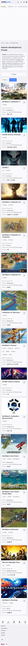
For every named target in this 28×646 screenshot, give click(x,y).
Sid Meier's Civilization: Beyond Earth (10, 417)
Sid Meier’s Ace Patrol (10, 456)
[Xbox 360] (9, 147)
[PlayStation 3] (12, 147)
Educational (10, 348)
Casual (4, 459)
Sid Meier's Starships (10, 600)
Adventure (17, 348)
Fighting (7, 351)
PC (7, 6)
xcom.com (9, 143)
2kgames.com (10, 283)
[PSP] (12, 364)
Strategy (5, 104)
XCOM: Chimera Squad (11, 382)
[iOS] (11, 147)
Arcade (4, 348)
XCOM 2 (5, 168)
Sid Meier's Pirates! (9, 345)
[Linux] (9, 114)
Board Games (16, 459)
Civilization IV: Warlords (11, 312)
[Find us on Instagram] (2, 640)
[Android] (14, 147)
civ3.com (9, 245)
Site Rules (3, 630)
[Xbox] (14, 364)
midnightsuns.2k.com (11, 570)
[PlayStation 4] (11, 180)
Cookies (3, 635)
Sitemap (3, 632)
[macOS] (8, 114)
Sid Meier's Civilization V (11, 102)
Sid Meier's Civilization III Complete (11, 236)
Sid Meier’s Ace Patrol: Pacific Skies (10, 493)
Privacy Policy (4, 628)
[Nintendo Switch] (12, 180)
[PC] (11, 114)
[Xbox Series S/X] (12, 575)
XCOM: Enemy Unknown (11, 135)
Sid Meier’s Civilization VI (11, 202)
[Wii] (15, 364)
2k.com (8, 608)
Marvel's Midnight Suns (8, 66)
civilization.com (10, 110)
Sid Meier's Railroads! (10, 529)
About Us (3, 626)
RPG (3, 170)
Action (10, 354)
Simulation (10, 205)
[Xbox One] (14, 214)
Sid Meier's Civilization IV (11, 275)
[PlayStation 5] (8, 575)
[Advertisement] (14, 24)
